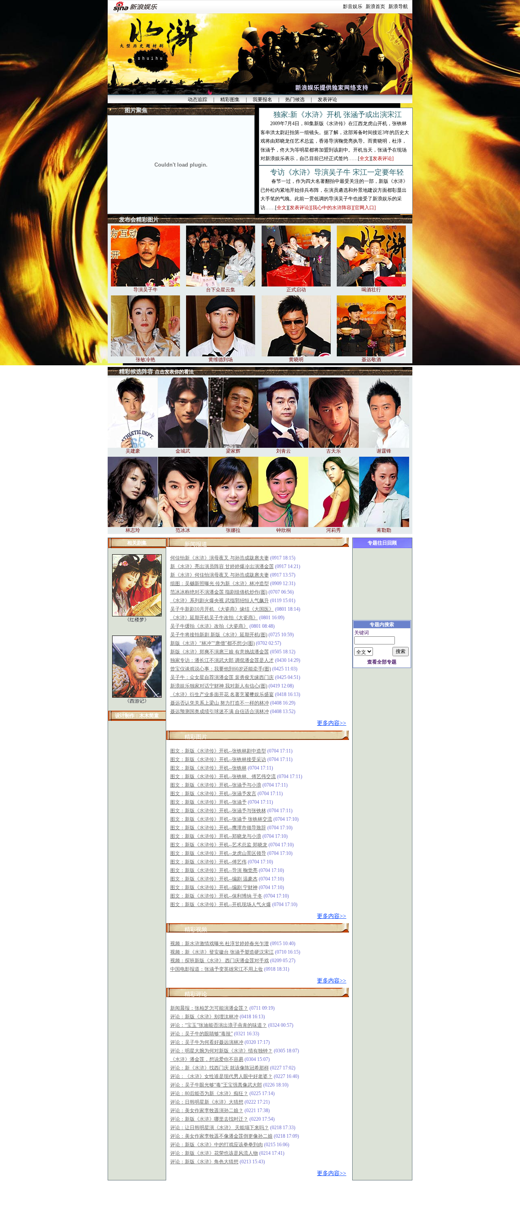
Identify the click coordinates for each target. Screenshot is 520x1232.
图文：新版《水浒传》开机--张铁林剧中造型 (218, 751)
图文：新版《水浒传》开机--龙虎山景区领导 (218, 853)
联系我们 (235, 1203)
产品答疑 (356, 1203)
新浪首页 (375, 6)
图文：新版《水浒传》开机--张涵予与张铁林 (218, 810)
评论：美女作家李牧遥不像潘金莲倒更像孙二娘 (221, 1136)
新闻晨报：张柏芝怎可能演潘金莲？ (209, 1008)
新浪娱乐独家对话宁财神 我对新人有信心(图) (218, 686)
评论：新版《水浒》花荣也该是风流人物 (214, 1153)
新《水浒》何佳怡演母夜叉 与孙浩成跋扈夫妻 (219, 575)
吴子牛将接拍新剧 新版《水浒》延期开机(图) (218, 635)
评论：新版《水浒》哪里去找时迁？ (209, 1119)
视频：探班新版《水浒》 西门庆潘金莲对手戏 (219, 960)
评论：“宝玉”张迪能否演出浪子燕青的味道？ (218, 1025)
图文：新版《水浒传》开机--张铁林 (208, 768)
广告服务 (212, 1203)
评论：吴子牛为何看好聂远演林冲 (206, 1042)
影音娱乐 (352, 6)
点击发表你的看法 (174, 372)
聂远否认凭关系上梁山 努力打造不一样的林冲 (219, 703)
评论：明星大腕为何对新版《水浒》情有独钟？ (221, 1051)
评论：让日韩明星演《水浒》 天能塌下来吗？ (219, 1127)
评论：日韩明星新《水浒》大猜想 (206, 1102)
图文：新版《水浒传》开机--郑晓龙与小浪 (215, 836)
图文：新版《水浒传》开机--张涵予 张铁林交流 (221, 819)
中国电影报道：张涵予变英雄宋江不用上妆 (216, 969)
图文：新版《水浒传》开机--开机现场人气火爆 (220, 904)
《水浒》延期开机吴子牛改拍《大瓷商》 (214, 617)
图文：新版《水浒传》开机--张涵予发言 (213, 793)
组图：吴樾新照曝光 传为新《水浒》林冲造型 (219, 583)
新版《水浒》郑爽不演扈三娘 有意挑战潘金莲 (219, 652)
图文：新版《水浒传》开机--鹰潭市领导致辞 (218, 828)
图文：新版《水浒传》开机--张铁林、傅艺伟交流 (223, 776)
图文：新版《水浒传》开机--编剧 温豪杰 (214, 879)
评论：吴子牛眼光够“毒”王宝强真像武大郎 (216, 1085)
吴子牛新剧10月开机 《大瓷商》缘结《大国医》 (222, 609)
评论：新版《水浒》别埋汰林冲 (204, 1016)
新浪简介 (164, 1203)
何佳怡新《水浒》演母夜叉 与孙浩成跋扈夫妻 (219, 558)
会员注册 (333, 1203)
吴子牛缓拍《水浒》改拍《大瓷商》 (209, 626)
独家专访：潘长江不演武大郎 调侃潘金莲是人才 (222, 660)
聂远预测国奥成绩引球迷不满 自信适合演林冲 (219, 711)
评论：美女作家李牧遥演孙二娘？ (206, 1110)
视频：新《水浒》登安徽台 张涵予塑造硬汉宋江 (222, 952)
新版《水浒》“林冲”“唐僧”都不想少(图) (212, 643)
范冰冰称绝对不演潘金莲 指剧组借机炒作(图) (218, 592)
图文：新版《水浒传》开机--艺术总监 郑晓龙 (218, 845)
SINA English (307, 1203)
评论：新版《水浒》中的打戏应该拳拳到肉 (216, 1144)
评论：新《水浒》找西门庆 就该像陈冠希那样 (219, 1068)
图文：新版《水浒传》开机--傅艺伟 (208, 862)
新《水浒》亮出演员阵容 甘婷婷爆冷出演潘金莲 (222, 566)
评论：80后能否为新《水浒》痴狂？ (209, 1093)
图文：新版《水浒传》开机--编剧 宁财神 (214, 887)
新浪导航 (398, 6)
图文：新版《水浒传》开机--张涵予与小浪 (215, 785)
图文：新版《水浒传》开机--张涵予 (208, 802)
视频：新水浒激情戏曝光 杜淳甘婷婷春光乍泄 (219, 943)
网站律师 (280, 1203)
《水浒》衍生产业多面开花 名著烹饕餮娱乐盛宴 (222, 694)
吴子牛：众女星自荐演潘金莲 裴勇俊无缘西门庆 (222, 677)
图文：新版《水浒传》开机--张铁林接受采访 (218, 759)
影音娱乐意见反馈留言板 (222, 1190)
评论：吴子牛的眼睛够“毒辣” (201, 1034)
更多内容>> (331, 723)
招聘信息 (257, 1203)
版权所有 (270, 1228)
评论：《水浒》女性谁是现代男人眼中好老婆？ (221, 1076)
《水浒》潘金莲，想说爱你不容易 (206, 1059)
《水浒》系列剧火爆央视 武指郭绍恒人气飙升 (219, 600)
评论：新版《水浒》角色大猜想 (204, 1162)
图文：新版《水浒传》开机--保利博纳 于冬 (216, 896)
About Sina (188, 1203)
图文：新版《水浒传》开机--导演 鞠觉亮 (214, 870)
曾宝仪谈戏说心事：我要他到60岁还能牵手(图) (220, 669)
